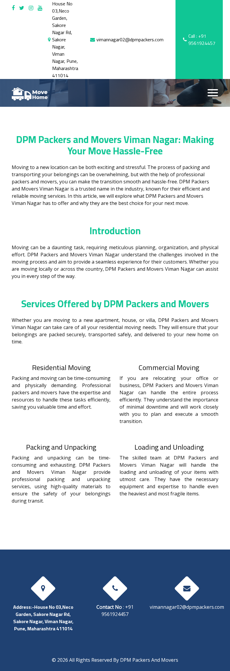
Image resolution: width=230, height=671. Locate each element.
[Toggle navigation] (212, 92)
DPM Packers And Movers (149, 660)
